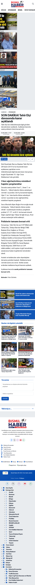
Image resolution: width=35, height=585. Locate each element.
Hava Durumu (7, 447)
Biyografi (9, 558)
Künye (14, 461)
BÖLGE (3, 10)
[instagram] (19, 483)
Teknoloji (12, 536)
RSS (6, 473)
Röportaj (9, 556)
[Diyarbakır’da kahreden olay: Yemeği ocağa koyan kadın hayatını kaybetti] (26, 363)
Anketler (9, 560)
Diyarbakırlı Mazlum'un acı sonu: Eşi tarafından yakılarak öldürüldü (25, 354)
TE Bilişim (21, 478)
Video (8, 547)
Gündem (12, 512)
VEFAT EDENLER (29, 10)
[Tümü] (33, 409)
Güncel (11, 510)
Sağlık (11, 525)
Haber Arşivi (6, 457)
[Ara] (33, 4)
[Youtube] (20, 440)
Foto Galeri (10, 545)
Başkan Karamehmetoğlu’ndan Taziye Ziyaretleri (8, 370)
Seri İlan (8, 554)
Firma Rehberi (29, 461)
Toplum (11, 538)
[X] (14, 440)
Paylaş (5, 159)
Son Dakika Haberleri (9, 455)
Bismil (11, 496)
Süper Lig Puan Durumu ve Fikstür (20, 576)
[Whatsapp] (23, 440)
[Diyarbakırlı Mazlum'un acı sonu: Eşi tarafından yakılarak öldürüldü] (26, 346)
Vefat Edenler (13, 540)
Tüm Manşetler (7, 453)
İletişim (21, 461)
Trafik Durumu (7, 449)
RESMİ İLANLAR (14, 523)
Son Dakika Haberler (16, 529)
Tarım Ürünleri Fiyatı (16, 534)
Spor (10, 532)
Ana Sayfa (9, 488)
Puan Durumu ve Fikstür (9, 451)
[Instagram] (17, 440)
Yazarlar (9, 549)
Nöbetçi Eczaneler (8, 445)
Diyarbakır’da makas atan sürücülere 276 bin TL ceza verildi (25, 338)
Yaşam (11, 543)
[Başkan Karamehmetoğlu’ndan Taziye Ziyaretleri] (9, 363)
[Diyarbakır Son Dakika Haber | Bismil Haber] (17, 3)
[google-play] (22, 465)
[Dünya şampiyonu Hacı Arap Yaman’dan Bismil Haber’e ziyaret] (9, 346)
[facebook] (7, 483)
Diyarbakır (12, 112)
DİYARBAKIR (12, 10)
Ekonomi (12, 507)
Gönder (5, 398)
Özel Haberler (14, 516)
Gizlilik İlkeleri (6, 461)
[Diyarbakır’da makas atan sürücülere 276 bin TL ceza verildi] (26, 330)
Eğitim (11, 505)
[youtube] (24, 483)
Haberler (3, 112)
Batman (11, 494)
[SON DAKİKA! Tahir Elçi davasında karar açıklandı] (17, 146)
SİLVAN (11, 527)
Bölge (11, 499)
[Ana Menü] (2, 4)
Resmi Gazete (13, 521)
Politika (11, 518)
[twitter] (13, 483)
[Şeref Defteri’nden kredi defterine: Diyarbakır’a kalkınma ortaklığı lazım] (9, 330)
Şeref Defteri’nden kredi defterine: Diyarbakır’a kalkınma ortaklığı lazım (8, 338)
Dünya (11, 503)
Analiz (11, 492)
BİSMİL (20, 10)
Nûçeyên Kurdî (14, 514)
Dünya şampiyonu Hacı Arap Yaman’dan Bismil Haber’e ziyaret (8, 354)
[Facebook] (11, 440)
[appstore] (12, 465)
